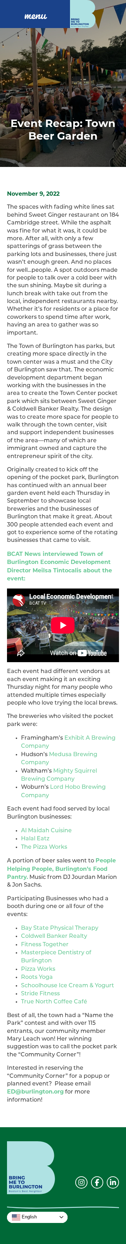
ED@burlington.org (35, 1091)
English (28, 1216)
